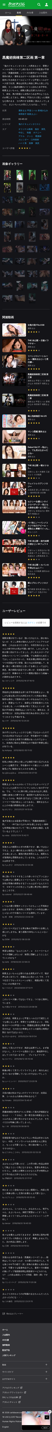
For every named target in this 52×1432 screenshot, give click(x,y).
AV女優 (30, 12)
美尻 (37, 143)
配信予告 (6, 1350)
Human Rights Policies (12, 1421)
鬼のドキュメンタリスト (29, 124)
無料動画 (6, 1345)
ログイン (31, 622)
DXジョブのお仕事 (10, 1397)
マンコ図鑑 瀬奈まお (37, 431)
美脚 (31, 143)
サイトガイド (8, 1372)
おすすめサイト (8, 1379)
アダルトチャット (9, 1402)
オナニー (37, 132)
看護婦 (38, 136)
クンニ (30, 136)
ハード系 (22, 143)
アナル (21, 136)
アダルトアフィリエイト (12, 1392)
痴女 (37, 129)
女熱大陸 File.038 (36, 325)
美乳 (43, 129)
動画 (19, 12)
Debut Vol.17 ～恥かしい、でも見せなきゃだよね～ (38, 450)
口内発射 (35, 139)
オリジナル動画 (25, 129)
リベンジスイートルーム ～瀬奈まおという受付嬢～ (38, 359)
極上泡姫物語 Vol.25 (37, 416)
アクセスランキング (10, 1388)
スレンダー (23, 139)
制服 (29, 132)
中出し (21, 132)
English (5, 1427)
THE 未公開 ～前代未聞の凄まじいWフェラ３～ (38, 544)
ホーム (8, 12)
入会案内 (43, 12)
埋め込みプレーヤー (14, 1313)
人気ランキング (8, 1355)
